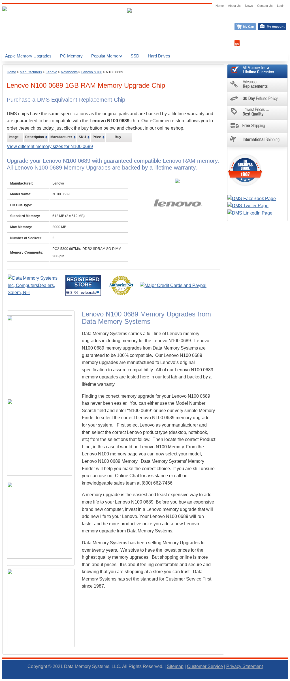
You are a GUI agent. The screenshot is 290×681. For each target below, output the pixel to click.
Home (11, 72)
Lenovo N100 (91, 72)
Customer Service (205, 666)
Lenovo (51, 72)
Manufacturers (31, 72)
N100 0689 (114, 72)
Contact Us (265, 5)
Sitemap (175, 666)
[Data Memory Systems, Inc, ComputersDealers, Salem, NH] (36, 292)
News (249, 5)
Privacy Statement (244, 666)
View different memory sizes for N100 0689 (50, 146)
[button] (289, 678)
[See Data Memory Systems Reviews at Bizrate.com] (83, 285)
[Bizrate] (93, 292)
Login (280, 5)
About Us (234, 5)
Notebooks (69, 72)
